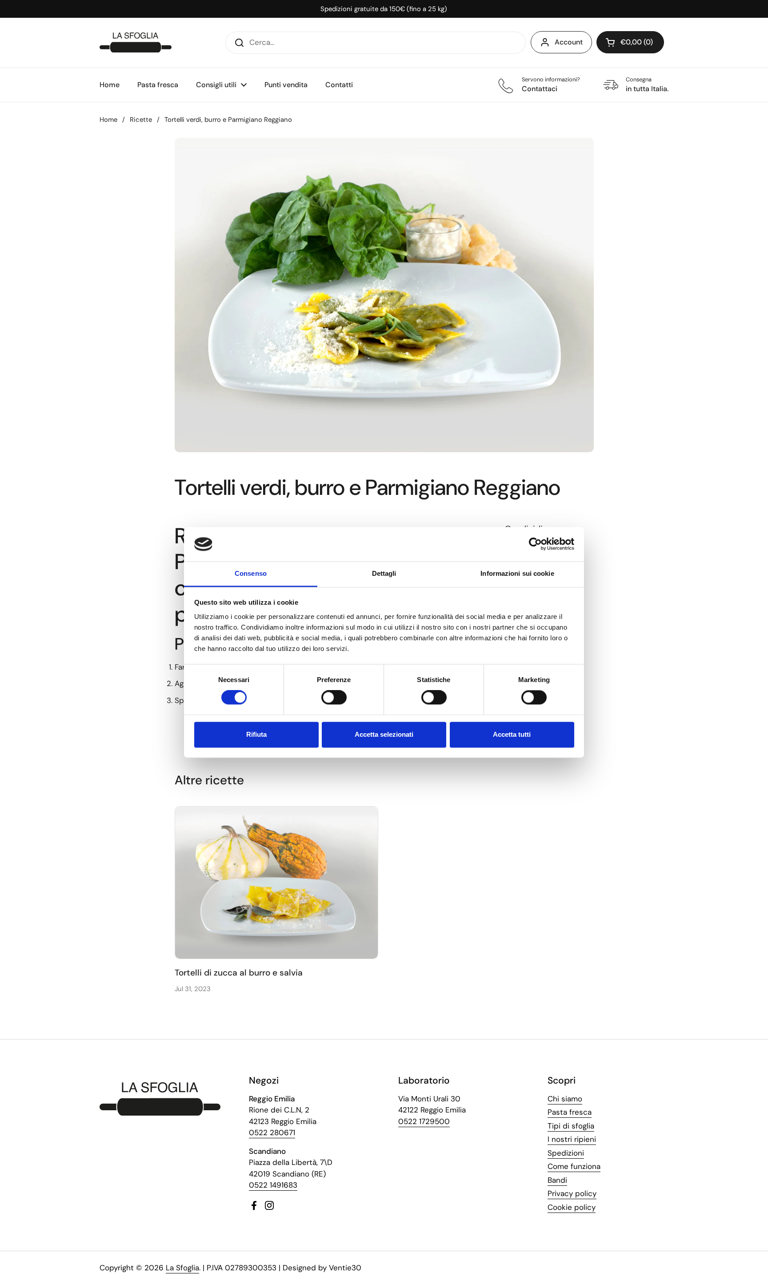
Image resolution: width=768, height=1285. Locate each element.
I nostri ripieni (572, 1139)
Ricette (141, 119)
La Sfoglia (182, 1268)
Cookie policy (572, 1207)
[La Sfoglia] (136, 42)
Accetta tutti (512, 734)
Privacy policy (572, 1193)
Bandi (557, 1180)
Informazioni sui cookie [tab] (517, 573)
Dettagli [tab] (384, 573)
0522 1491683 (273, 1185)
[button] (630, 42)
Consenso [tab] (251, 573)
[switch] (334, 698)
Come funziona (574, 1166)
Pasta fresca (570, 1112)
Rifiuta (256, 734)
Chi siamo (565, 1099)
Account (569, 42)
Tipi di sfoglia (571, 1126)
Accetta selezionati (384, 734)
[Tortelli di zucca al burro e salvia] (277, 882)
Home (108, 119)
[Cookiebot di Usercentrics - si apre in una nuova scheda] (535, 544)
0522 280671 (272, 1132)
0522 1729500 (424, 1121)
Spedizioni (566, 1153)
